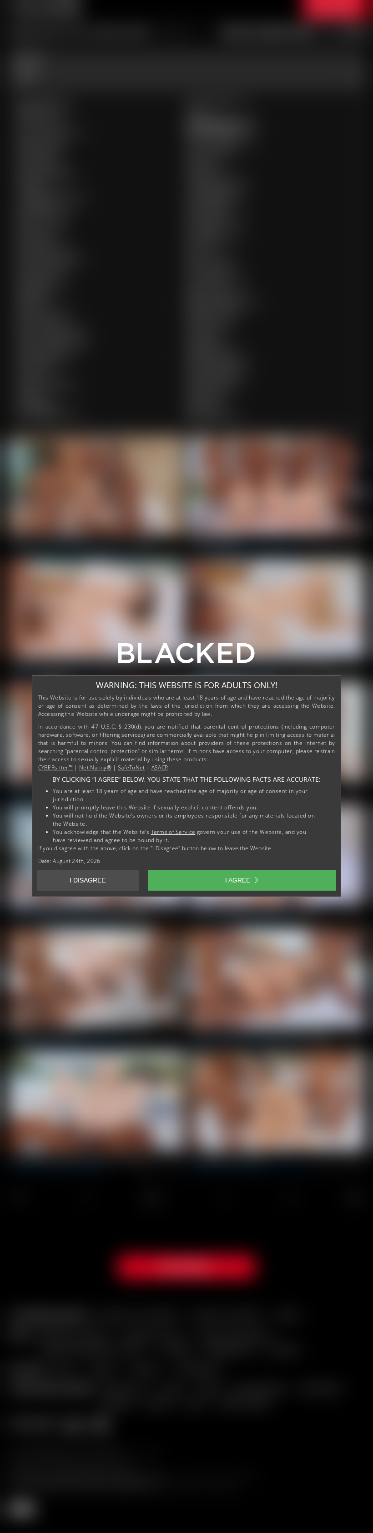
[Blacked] (186, 656)
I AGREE (237, 880)
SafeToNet (131, 767)
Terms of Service (173, 832)
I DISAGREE (88, 880)
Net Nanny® (95, 767)
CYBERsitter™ (55, 767)
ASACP (159, 767)
